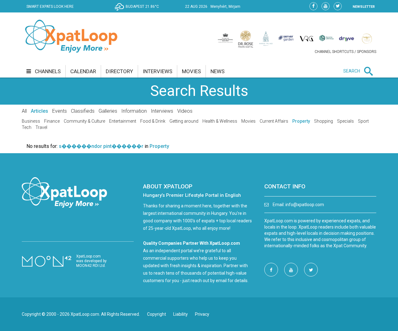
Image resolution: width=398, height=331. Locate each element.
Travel (41, 127)
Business (31, 121)
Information (134, 111)
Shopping (323, 121)
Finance (52, 121)
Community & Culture (84, 121)
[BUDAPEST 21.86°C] (138, 11)
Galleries (108, 111)
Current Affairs (274, 121)
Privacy (202, 314)
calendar (83, 71)
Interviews (162, 111)
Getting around (183, 121)
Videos (184, 111)
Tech (26, 127)
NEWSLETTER (364, 7)
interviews (157, 71)
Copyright (156, 314)
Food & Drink (152, 121)
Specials (345, 121)
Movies (248, 121)
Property (301, 121)
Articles (39, 111)
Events (59, 111)
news (217, 71)
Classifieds (83, 111)
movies (191, 71)
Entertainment (122, 121)
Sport (363, 121)
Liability (180, 314)
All (24, 111)
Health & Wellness (219, 121)
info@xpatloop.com (304, 204)
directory (119, 71)
